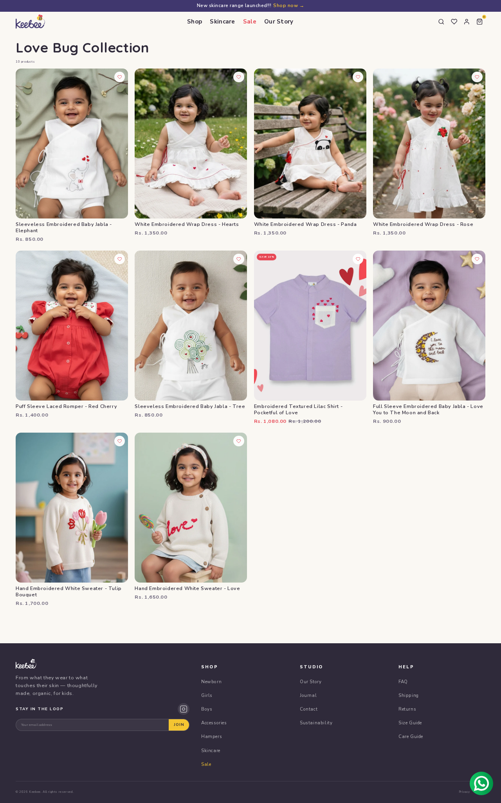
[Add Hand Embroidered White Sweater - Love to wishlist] (238, 441)
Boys (206, 709)
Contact (308, 709)
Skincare (222, 21)
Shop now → (288, 5)
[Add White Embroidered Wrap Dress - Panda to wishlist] (358, 77)
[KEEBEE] (30, 21)
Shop (194, 21)
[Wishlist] (454, 21)
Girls (207, 695)
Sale (249, 21)
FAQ (403, 681)
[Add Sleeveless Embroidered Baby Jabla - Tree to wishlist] (238, 259)
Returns (407, 709)
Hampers (211, 736)
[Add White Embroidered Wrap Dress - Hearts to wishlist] (238, 77)
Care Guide (410, 736)
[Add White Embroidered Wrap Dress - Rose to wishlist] (477, 77)
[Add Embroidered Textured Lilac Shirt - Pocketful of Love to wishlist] (358, 259)
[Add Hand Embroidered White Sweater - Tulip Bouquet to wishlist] (119, 441)
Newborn (211, 681)
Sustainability (316, 723)
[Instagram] (183, 709)
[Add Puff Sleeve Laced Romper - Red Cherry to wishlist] (119, 259)
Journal (308, 695)
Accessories (214, 723)
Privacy (464, 792)
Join (179, 724)
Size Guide (410, 723)
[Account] (467, 21)
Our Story (279, 21)
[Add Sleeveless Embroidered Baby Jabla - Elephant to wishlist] (119, 77)
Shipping (408, 695)
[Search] (441, 21)
